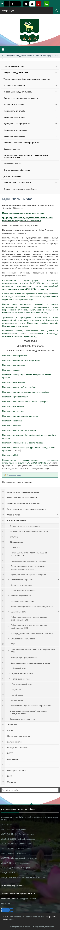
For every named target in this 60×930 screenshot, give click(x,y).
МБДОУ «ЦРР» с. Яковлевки (14, 853)
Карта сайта (7, 903)
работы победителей (44, 447)
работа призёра (30, 415)
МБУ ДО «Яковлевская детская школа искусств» (23, 877)
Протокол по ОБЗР (10, 430)
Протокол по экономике (13, 406)
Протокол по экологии (12, 420)
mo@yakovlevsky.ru (28, 898)
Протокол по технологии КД (14, 435)
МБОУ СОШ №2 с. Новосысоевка (16, 848)
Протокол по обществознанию (16, 401)
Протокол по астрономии (13, 365)
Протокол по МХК (10, 455)
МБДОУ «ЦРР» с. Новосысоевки (15, 862)
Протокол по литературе (13, 374)
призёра (6, 450)
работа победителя (35, 374)
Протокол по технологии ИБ (15, 442)
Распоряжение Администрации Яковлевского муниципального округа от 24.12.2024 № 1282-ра (30, 461)
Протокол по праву (11, 387)
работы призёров (32, 360)
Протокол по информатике (14, 355)
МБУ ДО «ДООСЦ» (9, 872)
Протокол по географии (13, 411)
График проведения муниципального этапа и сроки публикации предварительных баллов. (27, 219)
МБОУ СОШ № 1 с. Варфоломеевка (17, 834)
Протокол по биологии (12, 360)
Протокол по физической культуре (17, 447)
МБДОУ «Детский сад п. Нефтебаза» (18, 867)
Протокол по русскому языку (15, 396)
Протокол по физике (11, 425)
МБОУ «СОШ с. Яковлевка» (13, 829)
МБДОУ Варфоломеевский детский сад (19, 858)
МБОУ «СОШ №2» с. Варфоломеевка (18, 838)
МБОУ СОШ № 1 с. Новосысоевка (16, 843)
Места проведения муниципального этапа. (23, 212)
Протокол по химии (11, 369)
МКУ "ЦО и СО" (8, 824)
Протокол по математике (13, 382)
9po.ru (11, 919)
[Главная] (2, 55)
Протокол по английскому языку (17, 391)
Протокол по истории (12, 415)
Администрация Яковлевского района (27, 916)
